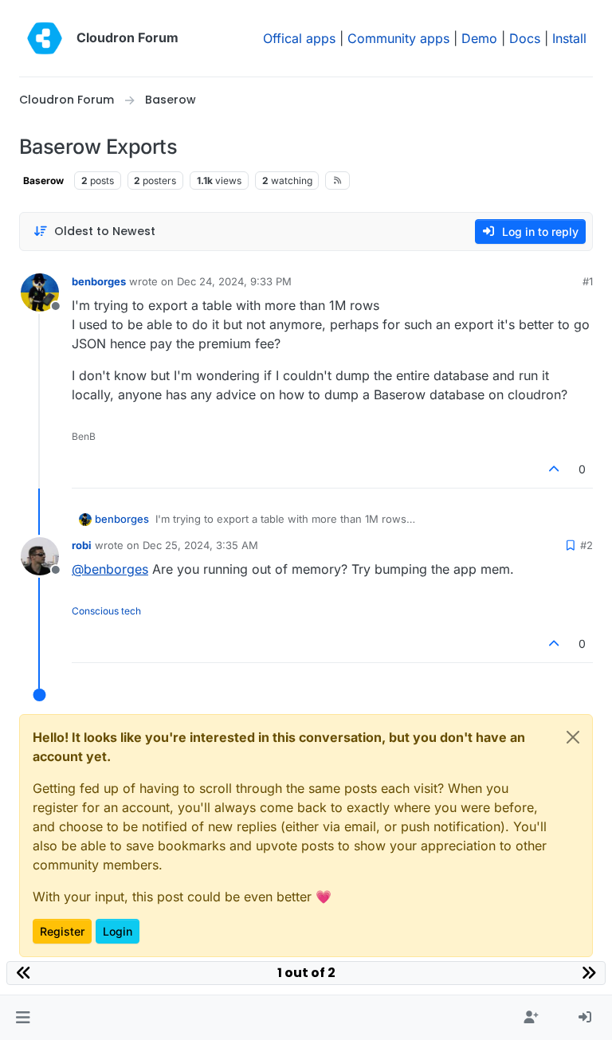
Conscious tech (106, 611)
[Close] (573, 737)
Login (117, 931)
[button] (22, 1018)
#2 (586, 545)
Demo (479, 38)
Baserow (43, 180)
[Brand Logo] (45, 38)
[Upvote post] (554, 469)
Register (62, 931)
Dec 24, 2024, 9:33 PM (234, 281)
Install (569, 38)
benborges (99, 281)
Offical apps (299, 38)
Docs (524, 38)
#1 (588, 281)
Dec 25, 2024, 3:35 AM (200, 545)
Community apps (398, 38)
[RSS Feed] (337, 180)
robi (82, 545)
